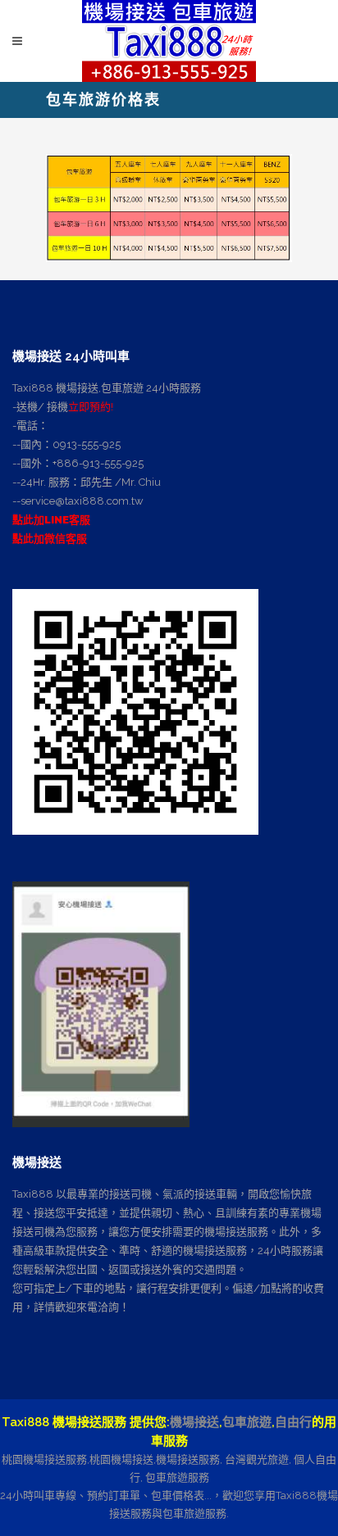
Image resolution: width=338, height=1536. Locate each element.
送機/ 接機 (42, 407)
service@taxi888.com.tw (82, 501)
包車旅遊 (247, 1422)
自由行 (293, 1422)
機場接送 (194, 1422)
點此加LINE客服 (51, 520)
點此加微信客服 (49, 538)
